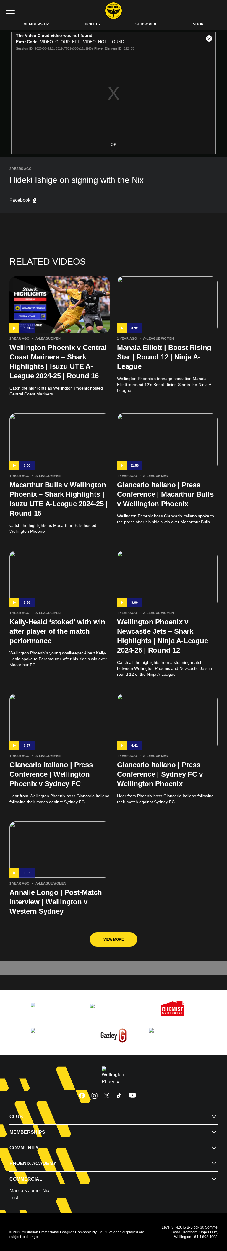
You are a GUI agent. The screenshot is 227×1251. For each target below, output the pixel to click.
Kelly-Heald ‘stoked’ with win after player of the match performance (57, 631)
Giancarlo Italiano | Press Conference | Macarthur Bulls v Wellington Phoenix (165, 494)
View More (113, 939)
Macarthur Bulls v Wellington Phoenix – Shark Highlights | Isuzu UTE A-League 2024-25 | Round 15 (58, 499)
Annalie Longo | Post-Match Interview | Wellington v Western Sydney (55, 901)
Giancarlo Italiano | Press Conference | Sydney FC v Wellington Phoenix (160, 774)
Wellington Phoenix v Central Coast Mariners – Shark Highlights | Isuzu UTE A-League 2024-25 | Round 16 (57, 361)
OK (113, 144)
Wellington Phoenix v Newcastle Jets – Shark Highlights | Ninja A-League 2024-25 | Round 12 (162, 636)
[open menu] (10, 11)
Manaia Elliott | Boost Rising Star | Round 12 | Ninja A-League (164, 356)
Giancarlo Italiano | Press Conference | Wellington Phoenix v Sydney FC (51, 774)
